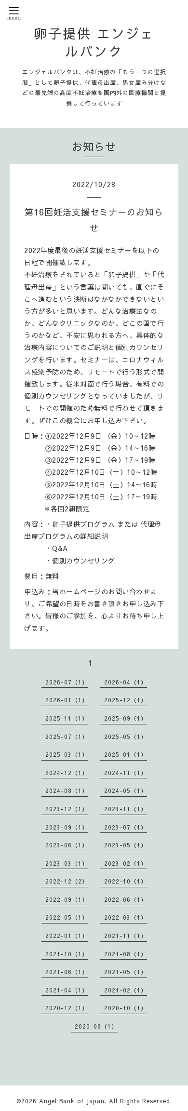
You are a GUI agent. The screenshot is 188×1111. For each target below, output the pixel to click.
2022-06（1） (125, 899)
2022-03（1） (125, 917)
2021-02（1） (125, 990)
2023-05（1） (125, 845)
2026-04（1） (125, 682)
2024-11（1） (125, 772)
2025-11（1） (66, 718)
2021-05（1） (125, 972)
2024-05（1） (125, 790)
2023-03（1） (66, 863)
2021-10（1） (66, 954)
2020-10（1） (125, 1008)
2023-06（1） (66, 845)
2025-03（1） (66, 754)
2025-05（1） (125, 736)
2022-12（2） (66, 881)
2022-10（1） (125, 881)
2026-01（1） (66, 700)
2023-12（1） (66, 809)
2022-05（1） (66, 917)
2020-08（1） (96, 1026)
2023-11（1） (125, 809)
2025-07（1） (66, 736)
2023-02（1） (125, 863)
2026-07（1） (66, 682)
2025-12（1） (125, 700)
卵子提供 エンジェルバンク (94, 42)
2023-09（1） (66, 827)
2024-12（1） (66, 772)
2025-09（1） (125, 718)
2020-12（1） (66, 1008)
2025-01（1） (125, 754)
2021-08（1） (125, 954)
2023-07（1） (125, 827)
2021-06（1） (66, 972)
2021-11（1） (125, 935)
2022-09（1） (66, 899)
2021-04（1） (66, 990)
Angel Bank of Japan (72, 1101)
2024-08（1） (66, 790)
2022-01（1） (66, 935)
